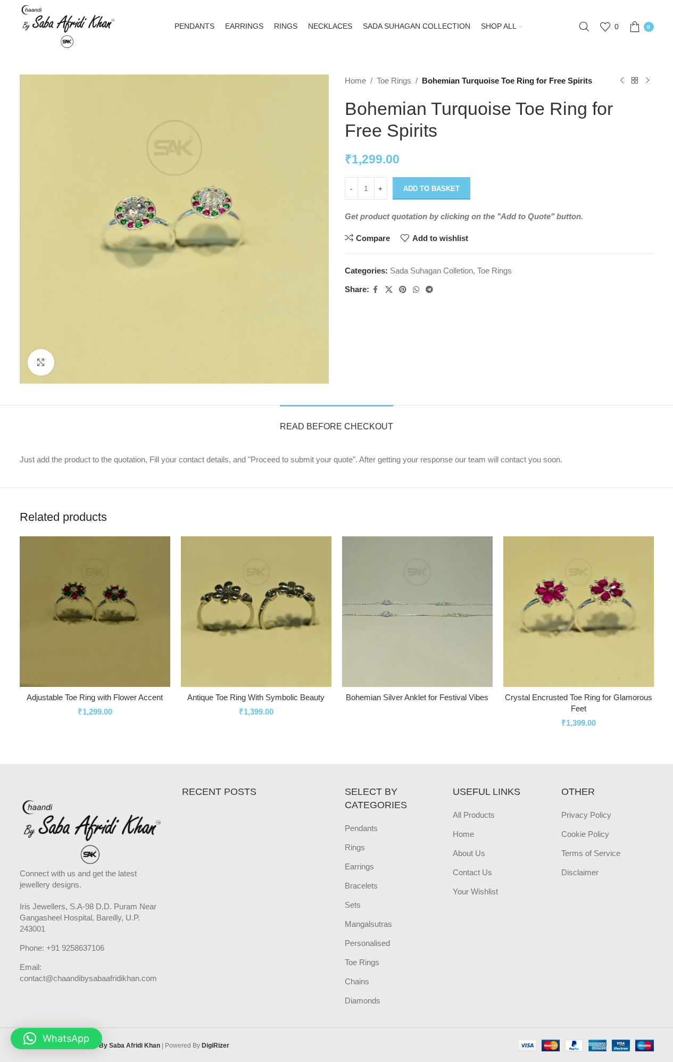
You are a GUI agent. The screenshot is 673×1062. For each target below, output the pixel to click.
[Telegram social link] (429, 290)
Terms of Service (590, 853)
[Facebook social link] (375, 290)
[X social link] (389, 290)
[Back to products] (634, 80)
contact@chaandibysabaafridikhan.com (88, 978)
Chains (357, 981)
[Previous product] (622, 80)
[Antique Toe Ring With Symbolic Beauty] (256, 611)
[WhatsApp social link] (416, 290)
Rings (355, 847)
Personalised (367, 943)
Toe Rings (394, 80)
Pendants (361, 828)
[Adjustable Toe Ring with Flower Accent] (95, 611)
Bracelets (361, 885)
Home (355, 80)
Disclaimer (580, 872)
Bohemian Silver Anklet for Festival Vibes (417, 697)
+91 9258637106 (75, 947)
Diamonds (362, 1000)
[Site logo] (69, 25)
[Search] (584, 26)
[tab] (336, 421)
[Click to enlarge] (41, 362)
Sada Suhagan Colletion (431, 270)
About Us (469, 853)
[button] (56, 1038)
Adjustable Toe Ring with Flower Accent (95, 697)
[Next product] (647, 80)
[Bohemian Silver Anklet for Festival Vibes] (417, 611)
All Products (474, 814)
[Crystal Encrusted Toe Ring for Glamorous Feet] (578, 611)
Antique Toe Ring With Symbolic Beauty (256, 697)
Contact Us (472, 872)
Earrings (359, 866)
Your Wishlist (475, 891)
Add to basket (431, 189)
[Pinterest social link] (403, 290)
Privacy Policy (586, 814)
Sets (353, 904)
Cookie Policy (585, 834)
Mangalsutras (368, 923)
